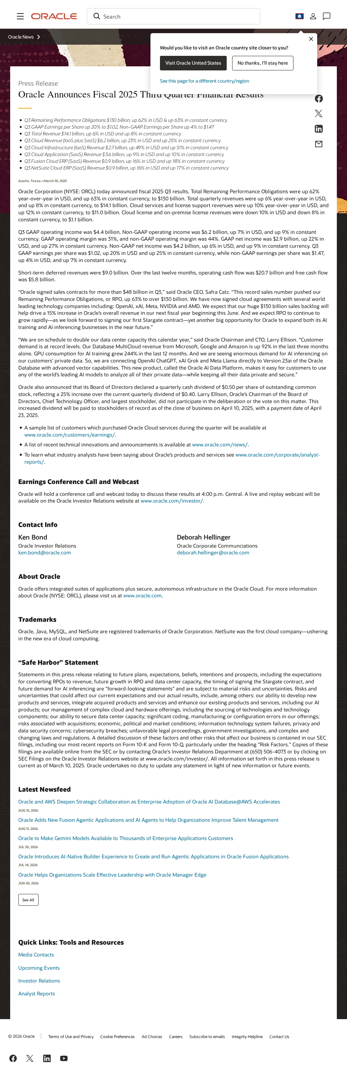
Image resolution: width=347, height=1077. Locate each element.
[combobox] (173, 16)
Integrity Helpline (247, 1036)
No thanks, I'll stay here (263, 63)
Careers (176, 1036)
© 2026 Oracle (21, 1036)
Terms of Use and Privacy (71, 1036)
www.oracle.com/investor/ (172, 500)
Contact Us (279, 1036)
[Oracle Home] (54, 16)
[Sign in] (313, 16)
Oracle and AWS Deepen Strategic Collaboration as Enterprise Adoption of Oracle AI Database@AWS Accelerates (149, 801)
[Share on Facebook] (318, 99)
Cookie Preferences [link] (117, 1036)
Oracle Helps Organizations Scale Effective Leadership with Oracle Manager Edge (112, 874)
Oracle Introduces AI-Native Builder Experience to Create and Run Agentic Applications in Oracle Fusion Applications (153, 856)
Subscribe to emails (207, 1036)
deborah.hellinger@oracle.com (213, 552)
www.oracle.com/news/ (220, 444)
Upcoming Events (39, 967)
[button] (20, 16)
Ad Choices (152, 1036)
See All (28, 899)
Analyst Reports (36, 993)
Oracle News (21, 37)
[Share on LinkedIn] (318, 130)
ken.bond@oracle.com (44, 552)
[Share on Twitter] (318, 114)
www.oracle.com (142, 595)
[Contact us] (327, 16)
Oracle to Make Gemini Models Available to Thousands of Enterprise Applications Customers (125, 838)
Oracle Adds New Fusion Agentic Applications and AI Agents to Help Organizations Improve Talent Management (148, 819)
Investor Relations (39, 980)
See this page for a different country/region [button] (204, 81)
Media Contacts (36, 954)
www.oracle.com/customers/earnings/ (69, 434)
